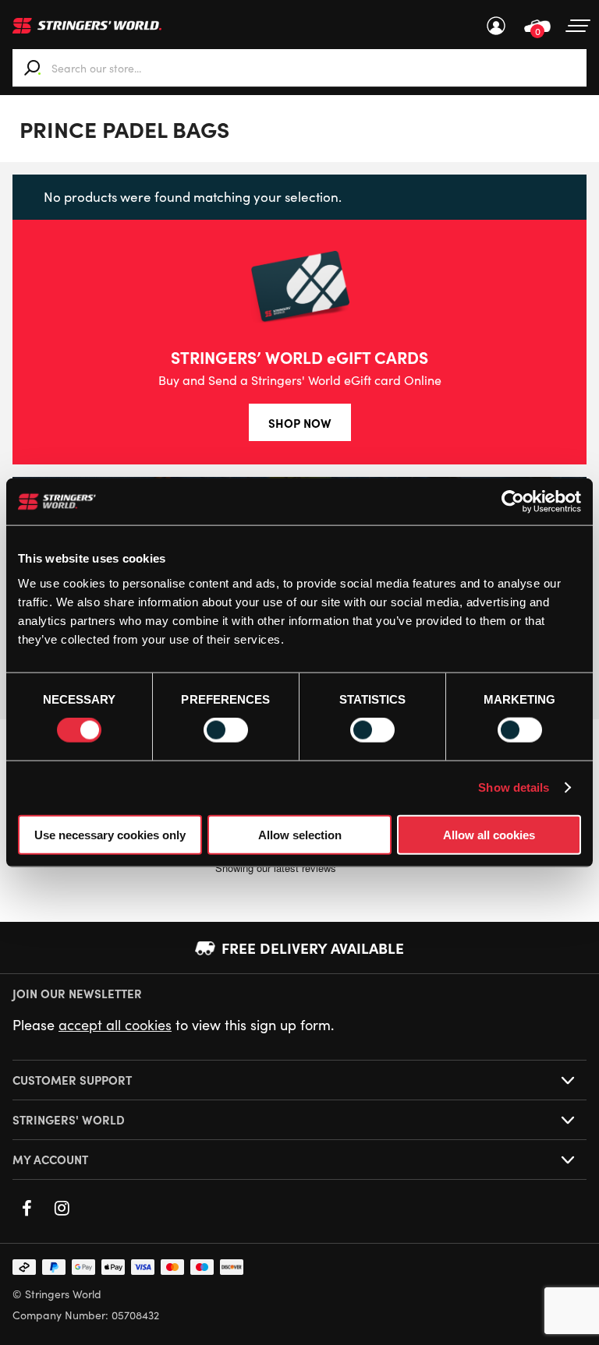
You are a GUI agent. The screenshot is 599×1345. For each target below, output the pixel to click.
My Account (496, 26)
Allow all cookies (489, 834)
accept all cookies (115, 1024)
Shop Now (299, 423)
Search (33, 68)
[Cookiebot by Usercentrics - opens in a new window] (513, 502)
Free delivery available (313, 947)
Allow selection (300, 834)
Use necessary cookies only (110, 834)
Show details (513, 787)
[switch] (226, 730)
